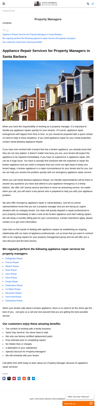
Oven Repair (11, 274)
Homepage (8, 11)
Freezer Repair (12, 262)
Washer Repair (12, 266)
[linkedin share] (19, 378)
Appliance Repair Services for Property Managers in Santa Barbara (32, 34)
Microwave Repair (14, 293)
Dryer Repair (11, 270)
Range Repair (12, 281)
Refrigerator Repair (14, 258)
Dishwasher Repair (14, 285)
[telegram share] (33, 378)
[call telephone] (93, 4)
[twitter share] (9, 378)
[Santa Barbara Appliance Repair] (46, 3)
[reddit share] (24, 378)
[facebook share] (4, 378)
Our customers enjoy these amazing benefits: (22, 42)
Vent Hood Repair (13, 297)
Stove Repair (11, 278)
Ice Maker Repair (13, 289)
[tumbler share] (29, 378)
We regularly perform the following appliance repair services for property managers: (39, 38)
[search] (88, 4)
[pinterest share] (14, 378)
